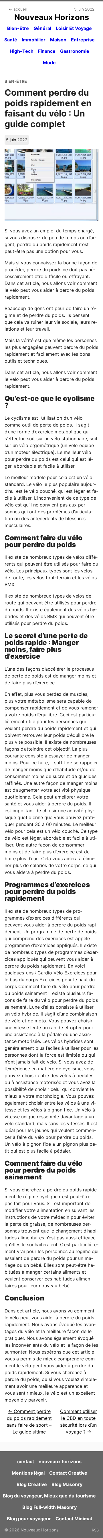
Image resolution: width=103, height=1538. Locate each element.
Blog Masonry (67, 1484)
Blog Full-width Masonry (49, 1507)
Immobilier (33, 40)
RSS (95, 1530)
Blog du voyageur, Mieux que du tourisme (49, 1496)
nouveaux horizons (60, 1461)
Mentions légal (28, 1473)
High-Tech (21, 51)
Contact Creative (68, 1473)
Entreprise (83, 40)
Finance (47, 51)
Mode (49, 62)
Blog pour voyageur (29, 1518)
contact (25, 1461)
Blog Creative (32, 1484)
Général (42, 28)
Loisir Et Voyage (74, 28)
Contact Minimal (74, 1518)
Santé (10, 40)
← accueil (18, 9)
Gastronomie (74, 51)
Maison (58, 40)
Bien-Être (18, 28)
